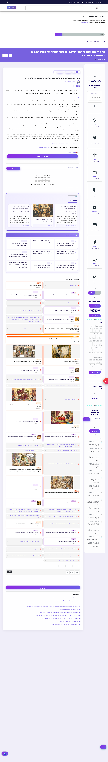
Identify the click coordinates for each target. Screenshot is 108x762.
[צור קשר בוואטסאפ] (103, 747)
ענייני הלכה (100, 352)
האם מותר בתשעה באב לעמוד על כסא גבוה (69, 621)
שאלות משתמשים (98, 402)
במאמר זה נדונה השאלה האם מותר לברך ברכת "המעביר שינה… (93, 473)
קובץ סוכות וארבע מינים (98, 357)
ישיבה (97, 338)
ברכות (94, 141)
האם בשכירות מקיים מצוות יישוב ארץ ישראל (69, 609)
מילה (90, 343)
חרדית (100, 335)
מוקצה (100, 343)
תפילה (94, 194)
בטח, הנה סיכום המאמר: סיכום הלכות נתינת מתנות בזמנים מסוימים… (93, 503)
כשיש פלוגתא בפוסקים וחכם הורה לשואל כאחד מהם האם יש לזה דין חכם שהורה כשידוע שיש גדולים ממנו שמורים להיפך (53, 606)
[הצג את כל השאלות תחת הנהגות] (95, 152)
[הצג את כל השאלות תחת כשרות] (95, 273)
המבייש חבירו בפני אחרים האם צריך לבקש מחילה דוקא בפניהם (65, 624)
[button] (8, 2)
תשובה (60, 566)
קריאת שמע (96, 362)
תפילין (93, 366)
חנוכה (91, 333)
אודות (67, 8)
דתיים (91, 328)
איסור (97, 326)
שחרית (94, 364)
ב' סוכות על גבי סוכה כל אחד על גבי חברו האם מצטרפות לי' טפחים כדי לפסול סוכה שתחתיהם (58, 598)
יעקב (70, 566)
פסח (90, 352)
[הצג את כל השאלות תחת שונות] (95, 239)
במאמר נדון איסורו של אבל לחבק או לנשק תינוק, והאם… (94, 488)
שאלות (78, 8)
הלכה (97, 331)
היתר (101, 331)
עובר (94, 350)
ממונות (94, 228)
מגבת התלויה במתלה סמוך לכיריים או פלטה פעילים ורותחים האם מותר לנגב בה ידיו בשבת (59, 612)
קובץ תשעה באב (99, 359)
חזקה (97, 333)
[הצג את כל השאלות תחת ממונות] (95, 221)
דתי (94, 328)
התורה (94, 331)
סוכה (90, 347)
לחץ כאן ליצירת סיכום (42, 156)
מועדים (94, 176)
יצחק (67, 566)
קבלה (101, 354)
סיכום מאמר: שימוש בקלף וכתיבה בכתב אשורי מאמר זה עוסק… (93, 517)
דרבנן (97, 328)
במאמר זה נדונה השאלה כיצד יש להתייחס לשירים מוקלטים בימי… (93, 510)
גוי (91, 326)
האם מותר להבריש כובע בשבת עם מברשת (69, 604)
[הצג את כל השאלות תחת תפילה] (95, 186)
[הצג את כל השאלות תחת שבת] (95, 117)
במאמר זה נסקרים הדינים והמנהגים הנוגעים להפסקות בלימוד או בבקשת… (93, 545)
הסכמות (58, 8)
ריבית (70, 75)
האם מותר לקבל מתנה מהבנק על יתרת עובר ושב (44, 220)
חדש (90, 331)
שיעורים (39, 8)
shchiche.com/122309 (44, 147)
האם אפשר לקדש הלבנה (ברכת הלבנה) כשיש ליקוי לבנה (66, 601)
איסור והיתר (95, 211)
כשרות (94, 281)
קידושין (100, 362)
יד (73, 566)
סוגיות (94, 263)
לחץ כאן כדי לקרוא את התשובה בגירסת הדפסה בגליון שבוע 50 (65, 144)
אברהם (100, 326)
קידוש (91, 359)
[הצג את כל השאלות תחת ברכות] (95, 134)
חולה (101, 333)
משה (101, 345)
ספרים (48, 8)
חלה (94, 333)
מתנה (94, 345)
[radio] (48, 181)
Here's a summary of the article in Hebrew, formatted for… (94, 481)
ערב (95, 352)
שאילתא (91, 362)
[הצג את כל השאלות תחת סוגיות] (95, 256)
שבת (95, 124)
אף (79, 566)
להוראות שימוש (84, 23)
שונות (94, 246)
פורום (30, 8)
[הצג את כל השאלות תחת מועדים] (95, 169)
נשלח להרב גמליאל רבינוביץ (97, 347)
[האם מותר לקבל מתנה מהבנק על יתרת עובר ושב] (43, 210)
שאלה (101, 364)
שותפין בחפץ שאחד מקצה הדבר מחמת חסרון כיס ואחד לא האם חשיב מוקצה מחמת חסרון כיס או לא (57, 615)
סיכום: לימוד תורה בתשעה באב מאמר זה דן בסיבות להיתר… (93, 495)
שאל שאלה (11, 7)
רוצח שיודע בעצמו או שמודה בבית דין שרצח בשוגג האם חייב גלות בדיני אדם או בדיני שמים (59, 618)
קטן (94, 359)
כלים (90, 338)
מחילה (64, 566)
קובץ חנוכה (96, 354)
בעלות (76, 566)
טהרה (97, 335)
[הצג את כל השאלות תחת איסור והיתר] (95, 204)
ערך (92, 352)
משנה (97, 345)
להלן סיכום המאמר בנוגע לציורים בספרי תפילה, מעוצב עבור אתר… (93, 444)
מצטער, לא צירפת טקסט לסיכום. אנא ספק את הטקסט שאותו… (93, 525)
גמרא (101, 328)
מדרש (91, 340)
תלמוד (100, 366)
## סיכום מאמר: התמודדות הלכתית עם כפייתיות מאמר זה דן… (93, 451)
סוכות (101, 350)
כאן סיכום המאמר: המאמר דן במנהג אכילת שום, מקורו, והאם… (94, 466)
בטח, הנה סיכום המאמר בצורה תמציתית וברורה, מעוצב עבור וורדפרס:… (93, 532)
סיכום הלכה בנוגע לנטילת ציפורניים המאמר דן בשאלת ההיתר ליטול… (93, 459)
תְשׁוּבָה (9, 571)
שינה (90, 364)
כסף (101, 340)
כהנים (94, 338)
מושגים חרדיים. (95, 343)
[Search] (58, 34)
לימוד (94, 340)
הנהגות (94, 159)
